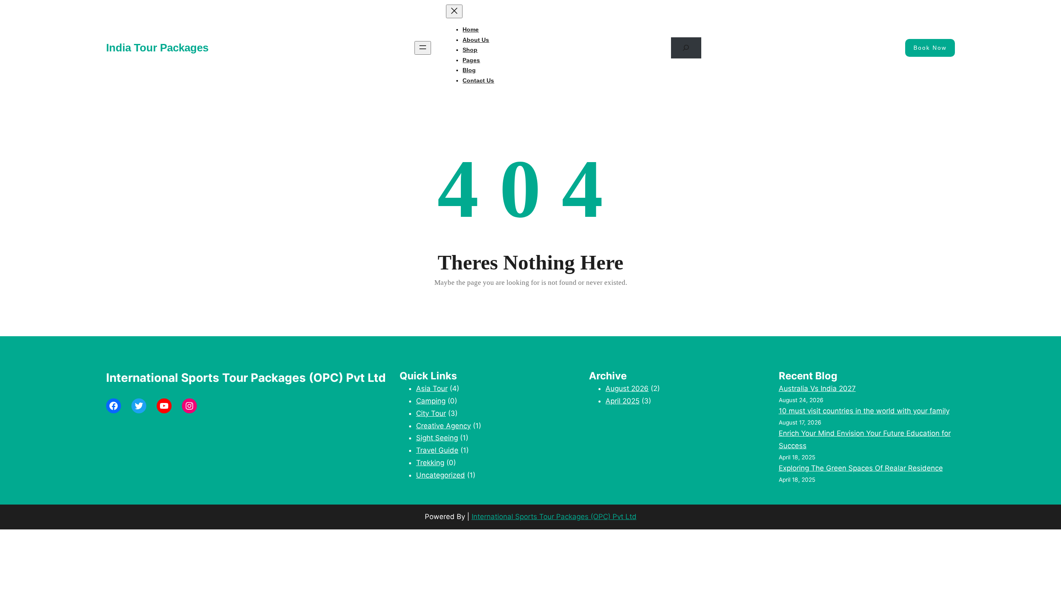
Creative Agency (443, 426)
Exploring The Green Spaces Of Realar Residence (861, 468)
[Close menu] (454, 11)
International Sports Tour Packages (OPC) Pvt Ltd (554, 516)
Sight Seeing (437, 438)
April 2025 (623, 401)
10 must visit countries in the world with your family (864, 411)
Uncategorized (440, 475)
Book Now (930, 47)
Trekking (430, 463)
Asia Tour (432, 388)
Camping (431, 401)
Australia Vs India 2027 (817, 388)
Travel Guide (437, 450)
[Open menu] (422, 48)
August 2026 (627, 388)
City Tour (431, 413)
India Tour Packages (157, 47)
